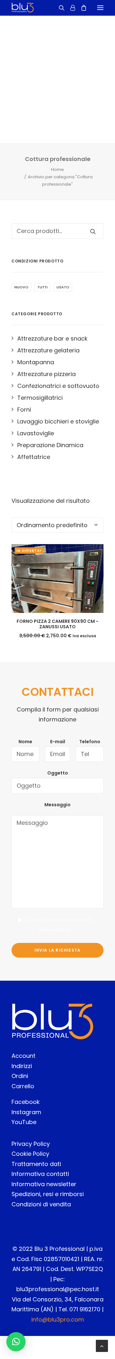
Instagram (26, 1112)
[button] (16, 1341)
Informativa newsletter (44, 1184)
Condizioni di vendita (41, 1204)
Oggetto (57, 773)
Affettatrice (33, 457)
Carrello (23, 1086)
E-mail (57, 741)
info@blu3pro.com (57, 1319)
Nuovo (21, 287)
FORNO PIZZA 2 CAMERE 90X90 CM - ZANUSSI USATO (57, 624)
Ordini (20, 1076)
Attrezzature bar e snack (52, 338)
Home (57, 169)
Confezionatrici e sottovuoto (58, 386)
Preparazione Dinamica (50, 445)
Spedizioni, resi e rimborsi (48, 1194)
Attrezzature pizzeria (46, 374)
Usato (63, 287)
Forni (24, 410)
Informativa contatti (40, 1174)
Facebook (26, 1102)
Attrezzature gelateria (48, 350)
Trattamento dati (36, 1164)
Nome (25, 741)
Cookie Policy (30, 1154)
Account (23, 1056)
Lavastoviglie (35, 433)
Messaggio (57, 804)
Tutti (42, 287)
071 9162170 (84, 1309)
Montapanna (35, 362)
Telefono (89, 741)
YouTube (24, 1122)
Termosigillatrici (40, 398)
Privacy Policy (55, 930)
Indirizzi (22, 1066)
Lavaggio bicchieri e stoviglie (58, 421)
